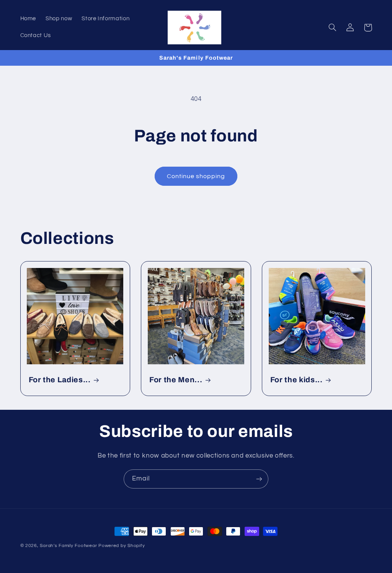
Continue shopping (196, 176)
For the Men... (175, 380)
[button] (332, 27)
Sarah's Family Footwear (68, 546)
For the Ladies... (60, 380)
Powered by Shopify (121, 546)
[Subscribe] (259, 478)
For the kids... (296, 380)
